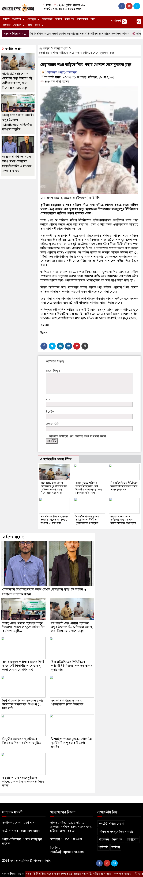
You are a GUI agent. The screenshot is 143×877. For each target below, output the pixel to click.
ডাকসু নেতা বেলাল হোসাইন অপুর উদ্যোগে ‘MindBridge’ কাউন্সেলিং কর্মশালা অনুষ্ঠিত (23, 627)
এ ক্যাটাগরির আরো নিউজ (56, 459)
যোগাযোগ (132, 839)
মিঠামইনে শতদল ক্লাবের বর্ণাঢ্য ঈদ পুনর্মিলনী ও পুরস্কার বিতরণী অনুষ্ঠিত (87, 520)
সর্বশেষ (6, 19)
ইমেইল (50, 412)
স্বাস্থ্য (30, 25)
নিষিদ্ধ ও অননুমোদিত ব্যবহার (116, 831)
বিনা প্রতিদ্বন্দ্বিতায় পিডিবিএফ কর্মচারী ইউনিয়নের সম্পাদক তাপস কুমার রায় (124, 486)
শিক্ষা (93, 19)
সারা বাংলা (60, 48)
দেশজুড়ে (32, 19)
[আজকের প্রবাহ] (18, 8)
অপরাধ (58, 19)
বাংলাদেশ (16, 19)
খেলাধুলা (17, 25)
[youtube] (136, 6)
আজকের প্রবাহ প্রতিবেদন (61, 72)
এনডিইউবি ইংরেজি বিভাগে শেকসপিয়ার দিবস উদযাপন (67, 702)
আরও (37, 25)
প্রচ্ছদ (46, 48)
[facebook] (121, 6)
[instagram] (129, 6)
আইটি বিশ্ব (69, 19)
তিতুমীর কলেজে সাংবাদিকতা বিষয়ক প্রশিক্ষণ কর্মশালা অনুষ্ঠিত (22, 741)
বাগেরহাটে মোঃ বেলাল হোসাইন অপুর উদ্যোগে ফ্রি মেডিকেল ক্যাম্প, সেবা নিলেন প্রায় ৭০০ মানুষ (54, 487)
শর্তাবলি (103, 847)
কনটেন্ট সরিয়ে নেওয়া (111, 824)
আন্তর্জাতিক (47, 19)
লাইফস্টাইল (82, 19)
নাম (48, 399)
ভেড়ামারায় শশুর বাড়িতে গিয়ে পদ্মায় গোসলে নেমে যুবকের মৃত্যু (76, 53)
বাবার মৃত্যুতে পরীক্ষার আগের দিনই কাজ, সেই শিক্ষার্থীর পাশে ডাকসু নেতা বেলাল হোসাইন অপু (89, 487)
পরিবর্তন (104, 839)
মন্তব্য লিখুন (53, 371)
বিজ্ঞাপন (117, 839)
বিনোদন (6, 25)
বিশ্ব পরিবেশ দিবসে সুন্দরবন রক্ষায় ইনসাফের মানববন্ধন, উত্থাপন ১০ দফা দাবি (54, 520)
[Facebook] (43, 346)
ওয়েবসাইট (52, 424)
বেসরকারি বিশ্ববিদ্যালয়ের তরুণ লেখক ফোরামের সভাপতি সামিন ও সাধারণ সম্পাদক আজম (57, 33)
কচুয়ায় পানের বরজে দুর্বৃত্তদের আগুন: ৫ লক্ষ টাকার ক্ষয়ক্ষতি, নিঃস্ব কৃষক (123, 520)
